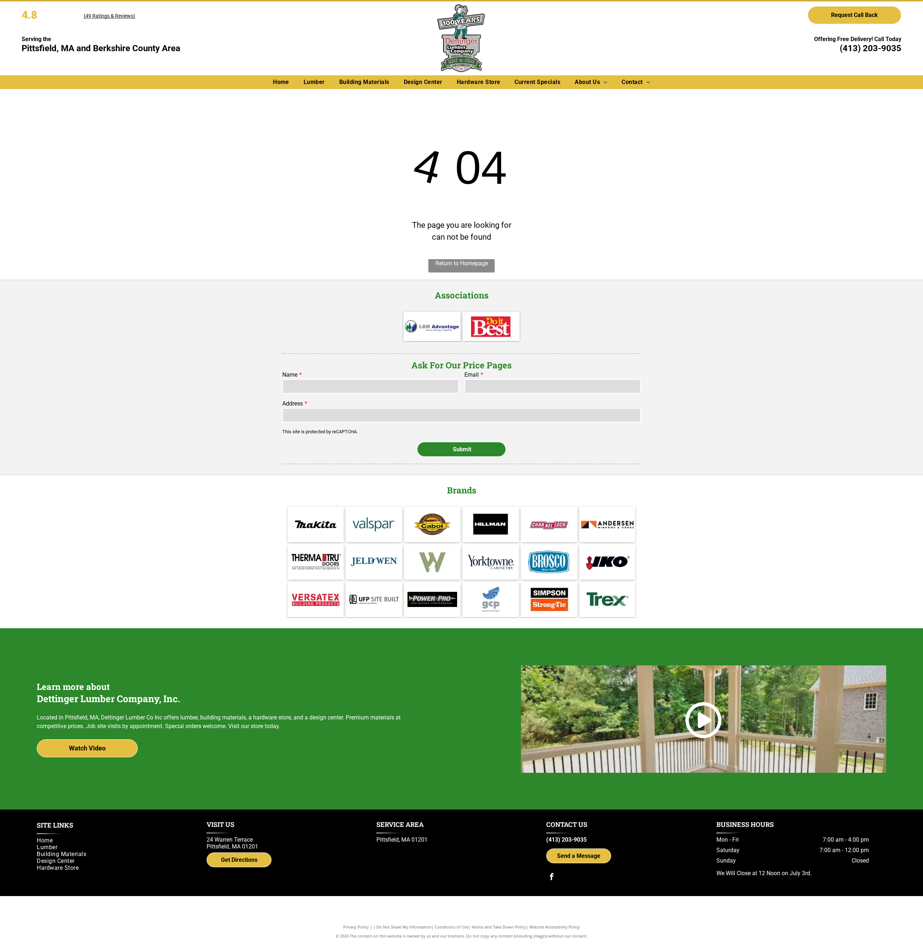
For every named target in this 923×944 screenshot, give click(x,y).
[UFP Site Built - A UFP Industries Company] (374, 599)
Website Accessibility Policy (554, 927)
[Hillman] (491, 524)
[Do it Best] (491, 326)
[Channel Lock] (549, 524)
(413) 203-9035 (870, 48)
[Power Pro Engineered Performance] (432, 599)
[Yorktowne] (491, 562)
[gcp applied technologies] (491, 599)
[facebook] (551, 877)
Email (471, 374)
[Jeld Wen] (374, 562)
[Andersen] (607, 524)
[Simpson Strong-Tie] (549, 599)
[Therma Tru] (316, 562)
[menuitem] (281, 82)
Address (292, 403)
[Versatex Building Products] (316, 599)
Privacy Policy (356, 927)
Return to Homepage (462, 263)
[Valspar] (374, 524)
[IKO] (607, 562)
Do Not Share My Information (404, 927)
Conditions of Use (451, 927)
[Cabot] (432, 524)
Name (289, 374)
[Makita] (316, 524)
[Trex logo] (607, 599)
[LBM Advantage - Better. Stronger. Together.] (431, 326)
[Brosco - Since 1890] (549, 562)
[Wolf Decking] (432, 562)
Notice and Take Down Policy (499, 927)
